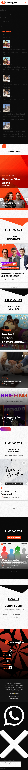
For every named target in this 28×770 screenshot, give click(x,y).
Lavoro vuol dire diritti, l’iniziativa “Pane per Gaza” (14, 563)
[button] (7, 209)
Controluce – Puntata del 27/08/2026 (13, 275)
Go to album (5, 31)
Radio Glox (5, 175)
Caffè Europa (5, 488)
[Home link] (9, 2)
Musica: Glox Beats (11, 181)
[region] (14, 437)
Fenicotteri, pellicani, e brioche (13, 492)
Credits (11, 693)
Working (4, 557)
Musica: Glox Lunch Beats (15, 201)
